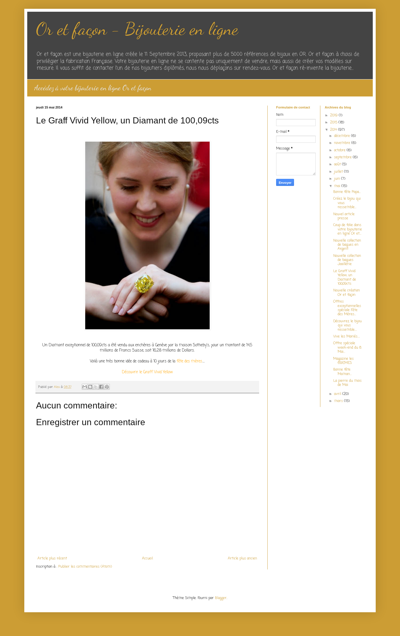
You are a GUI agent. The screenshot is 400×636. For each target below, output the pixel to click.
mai (337, 186)
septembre (343, 157)
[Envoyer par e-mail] (85, 387)
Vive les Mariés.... (346, 336)
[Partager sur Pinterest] (107, 387)
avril (338, 394)
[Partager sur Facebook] (101, 387)
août (338, 164)
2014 (334, 130)
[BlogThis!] (90, 387)
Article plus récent (52, 558)
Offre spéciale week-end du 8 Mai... (347, 348)
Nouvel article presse (344, 216)
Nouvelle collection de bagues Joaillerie (347, 260)
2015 (334, 122)
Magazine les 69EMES (343, 361)
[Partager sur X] (96, 387)
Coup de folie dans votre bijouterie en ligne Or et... (347, 229)
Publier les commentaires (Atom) (85, 566)
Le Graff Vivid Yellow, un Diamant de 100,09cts (344, 277)
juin (337, 179)
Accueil (147, 558)
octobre (340, 150)
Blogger (221, 598)
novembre (342, 143)
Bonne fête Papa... (347, 192)
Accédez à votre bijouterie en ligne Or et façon (92, 88)
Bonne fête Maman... (342, 371)
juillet (339, 171)
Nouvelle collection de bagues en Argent (347, 245)
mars (339, 401)
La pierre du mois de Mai (347, 383)
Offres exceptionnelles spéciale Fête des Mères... (347, 308)
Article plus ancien (242, 558)
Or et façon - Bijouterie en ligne (137, 28)
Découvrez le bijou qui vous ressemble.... (347, 326)
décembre (342, 136)
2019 (334, 115)
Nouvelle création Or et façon (346, 292)
